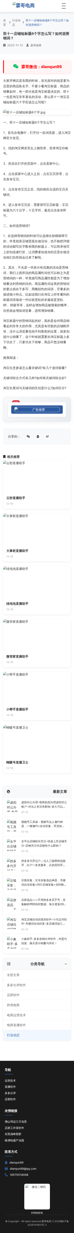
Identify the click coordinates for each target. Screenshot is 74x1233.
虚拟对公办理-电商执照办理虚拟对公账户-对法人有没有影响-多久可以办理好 (44, 804)
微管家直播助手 (17, 656)
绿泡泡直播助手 (17, 604)
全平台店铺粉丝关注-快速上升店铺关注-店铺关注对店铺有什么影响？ (44, 843)
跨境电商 (13, 1005)
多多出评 (10, 1093)
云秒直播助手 (15, 498)
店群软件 (13, 995)
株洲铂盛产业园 (14, 1140)
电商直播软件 (16, 1025)
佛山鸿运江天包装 (16, 1121)
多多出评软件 (16, 985)
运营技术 (10, 1080)
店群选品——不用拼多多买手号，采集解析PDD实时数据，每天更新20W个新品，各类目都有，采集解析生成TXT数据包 (44, 902)
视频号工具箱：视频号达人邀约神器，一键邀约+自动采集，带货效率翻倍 (43, 824)
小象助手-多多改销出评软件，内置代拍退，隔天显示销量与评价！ (44, 941)
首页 (4, 22)
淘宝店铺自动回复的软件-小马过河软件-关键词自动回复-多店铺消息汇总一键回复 (44, 922)
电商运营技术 (16, 1015)
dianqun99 (16, 1162)
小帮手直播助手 (17, 709)
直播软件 (10, 1086)
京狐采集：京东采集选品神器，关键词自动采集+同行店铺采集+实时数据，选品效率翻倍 (43, 882)
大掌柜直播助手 (17, 551)
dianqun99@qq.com (23, 1168)
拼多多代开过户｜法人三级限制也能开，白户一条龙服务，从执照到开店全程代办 (43, 863)
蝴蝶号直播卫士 (17, 762)
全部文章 (13, 975)
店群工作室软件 (14, 1127)
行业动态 (16, 22)
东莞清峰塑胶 (13, 1134)
